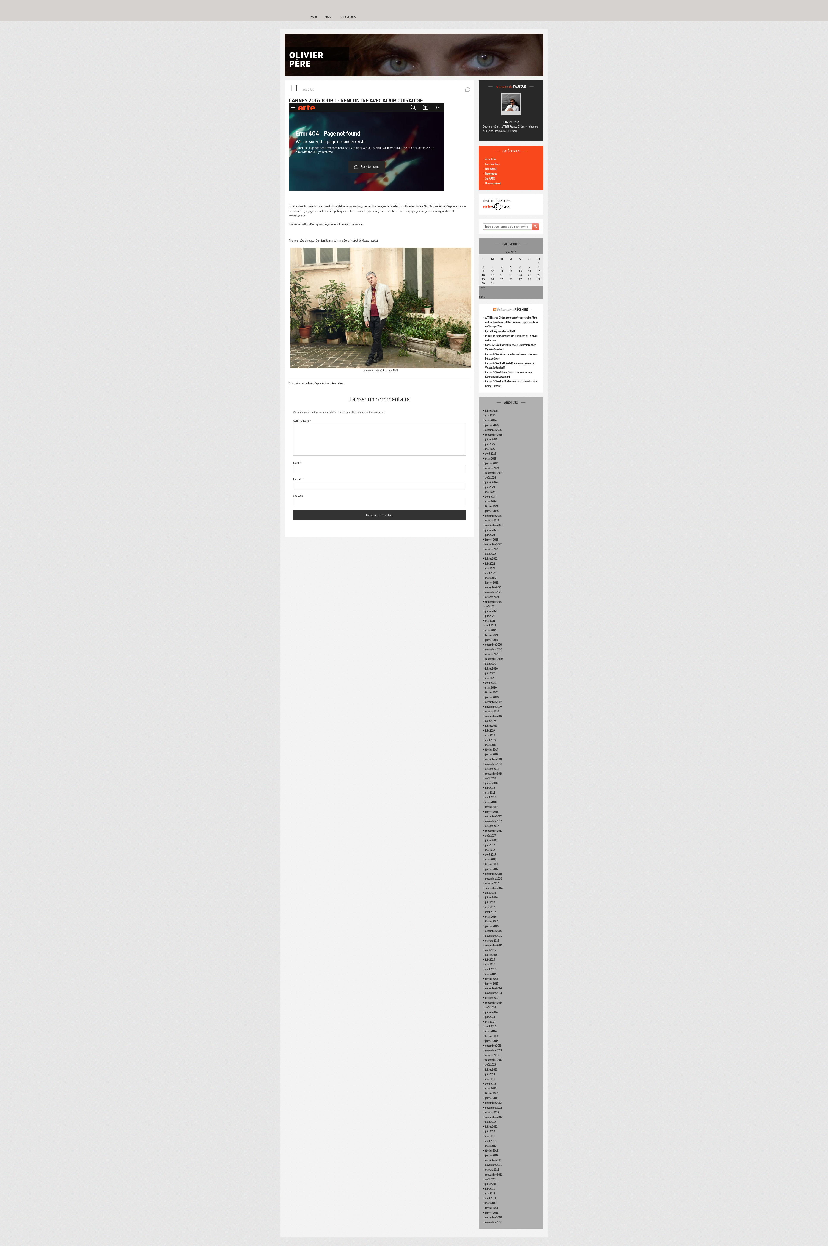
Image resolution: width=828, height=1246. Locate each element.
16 (483, 275)
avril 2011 (490, 1198)
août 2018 (490, 778)
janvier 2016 (492, 926)
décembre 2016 (493, 874)
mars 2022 (490, 578)
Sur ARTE (490, 178)
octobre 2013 (492, 1055)
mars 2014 (491, 1031)
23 (483, 279)
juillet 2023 (491, 530)
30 (483, 283)
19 (511, 275)
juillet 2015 (491, 955)
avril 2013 (490, 1084)
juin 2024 (490, 487)
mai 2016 (490, 907)
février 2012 (491, 1150)
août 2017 (490, 835)
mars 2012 (490, 1146)
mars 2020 (491, 687)
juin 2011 (490, 1189)
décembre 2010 (493, 1217)
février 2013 (491, 1093)
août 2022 (490, 554)
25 (501, 279)
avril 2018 (490, 797)
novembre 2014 (493, 993)
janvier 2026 (492, 425)
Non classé (491, 169)
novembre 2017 (493, 821)
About (329, 17)
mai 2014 (490, 1022)
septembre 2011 (493, 1174)
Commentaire (302, 421)
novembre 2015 (493, 936)
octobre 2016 (492, 883)
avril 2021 (490, 625)
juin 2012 (490, 1131)
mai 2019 (490, 735)
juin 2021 (490, 616)
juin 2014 (490, 1017)
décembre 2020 (493, 644)
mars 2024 (491, 501)
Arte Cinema (348, 17)
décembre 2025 (493, 430)
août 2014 (490, 1007)
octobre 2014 (492, 998)
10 (492, 271)
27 (520, 279)
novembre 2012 (493, 1108)
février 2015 (491, 979)
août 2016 (490, 893)
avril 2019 (490, 740)
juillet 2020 (491, 668)
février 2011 (491, 1208)
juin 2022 (490, 563)
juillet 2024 (491, 482)
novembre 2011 (493, 1165)
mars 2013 (490, 1088)
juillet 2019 (491, 726)
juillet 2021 (491, 611)
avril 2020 (490, 683)
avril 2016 (490, 912)
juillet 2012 (491, 1127)
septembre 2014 (494, 1003)
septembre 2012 (493, 1117)
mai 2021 (490, 621)
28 (529, 279)
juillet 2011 (491, 1184)
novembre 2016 (493, 878)
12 (511, 271)
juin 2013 (490, 1074)
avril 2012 (490, 1141)
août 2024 (490, 477)
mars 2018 (491, 802)
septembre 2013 (493, 1060)
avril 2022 (490, 573)
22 (538, 275)
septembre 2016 (494, 888)
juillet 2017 (491, 840)
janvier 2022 (491, 582)
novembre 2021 (493, 592)
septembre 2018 (494, 773)
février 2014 (491, 1036)
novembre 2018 (493, 764)
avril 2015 (490, 969)
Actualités (307, 383)
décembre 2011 (493, 1160)
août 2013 (490, 1064)
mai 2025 (490, 449)
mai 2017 (490, 850)
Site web (298, 496)
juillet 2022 (491, 558)
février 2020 (491, 692)
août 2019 (490, 721)
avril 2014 (490, 1026)
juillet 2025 (491, 439)
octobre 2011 (492, 1169)
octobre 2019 (492, 711)
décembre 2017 (493, 816)
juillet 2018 (491, 783)
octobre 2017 (492, 826)
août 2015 (490, 950)
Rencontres (337, 383)
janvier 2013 (491, 1098)
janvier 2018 (492, 812)
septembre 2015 (493, 945)
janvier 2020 (492, 697)
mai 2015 (490, 964)
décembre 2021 (493, 587)
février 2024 (491, 506)
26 (511, 279)
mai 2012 (490, 1136)
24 (492, 279)
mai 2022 (490, 568)
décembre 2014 (493, 988)
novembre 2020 (493, 649)
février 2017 (491, 864)
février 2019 (491, 749)
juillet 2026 (491, 411)
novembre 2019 (493, 707)
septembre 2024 (494, 473)
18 (501, 275)
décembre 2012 (493, 1103)
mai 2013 (490, 1079)
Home (313, 17)
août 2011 (490, 1179)
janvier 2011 (491, 1213)
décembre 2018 (493, 759)
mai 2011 (490, 1193)
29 (538, 279)
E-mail (298, 479)
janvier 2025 (491, 463)
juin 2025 (490, 444)
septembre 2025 (493, 435)
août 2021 (490, 606)
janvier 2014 (492, 1041)
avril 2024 (490, 497)
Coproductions (322, 383)
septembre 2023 (493, 525)
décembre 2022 (493, 544)
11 (501, 271)
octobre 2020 (492, 654)
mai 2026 (490, 415)
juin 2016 (490, 902)
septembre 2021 (493, 602)
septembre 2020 (494, 659)
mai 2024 (490, 492)
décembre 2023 (493, 516)
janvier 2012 (491, 1155)
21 (529, 275)
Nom (297, 463)
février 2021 (491, 635)
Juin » (482, 297)
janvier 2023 (491, 540)
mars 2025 (490, 458)
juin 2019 (490, 731)
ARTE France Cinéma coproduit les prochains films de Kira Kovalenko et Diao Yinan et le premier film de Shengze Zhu (511, 322)
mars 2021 (490, 630)
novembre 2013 (493, 1050)
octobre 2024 (492, 468)
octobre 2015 (492, 940)
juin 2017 (490, 845)
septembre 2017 (493, 831)
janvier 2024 (492, 511)
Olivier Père (511, 122)
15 (538, 271)
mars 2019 (490, 745)
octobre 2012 (492, 1112)
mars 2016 (491, 917)
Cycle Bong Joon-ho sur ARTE (500, 331)
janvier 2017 (491, 869)
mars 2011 (490, 1203)
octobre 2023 (492, 520)
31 (492, 283)
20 (520, 275)
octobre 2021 (492, 597)
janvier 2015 (491, 983)
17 (492, 275)
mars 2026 (491, 420)
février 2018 (491, 807)
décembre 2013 (493, 1045)
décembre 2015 (493, 931)
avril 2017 (490, 854)
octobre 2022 (492, 549)
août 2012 (490, 1122)
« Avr (482, 288)
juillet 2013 (491, 1069)
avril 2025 (490, 454)
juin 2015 (490, 959)
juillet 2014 (491, 1012)
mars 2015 (490, 974)
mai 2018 (490, 792)
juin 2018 (490, 788)
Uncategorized (492, 183)
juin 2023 (490, 535)
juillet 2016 (491, 897)
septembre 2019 (493, 716)
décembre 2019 (493, 702)
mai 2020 (490, 678)
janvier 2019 (491, 754)
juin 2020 (490, 673)
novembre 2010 (493, 1222)
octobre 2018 (492, 769)
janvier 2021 (491, 640)
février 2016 (491, 921)
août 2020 (490, 664)
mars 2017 (490, 859)
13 (520, 271)
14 (529, 271)
